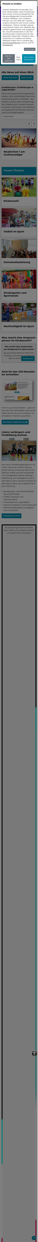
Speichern (18, 58)
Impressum (8, 45)
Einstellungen (30, 49)
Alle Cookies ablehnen (9, 58)
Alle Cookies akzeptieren (29, 58)
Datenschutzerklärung (18, 41)
